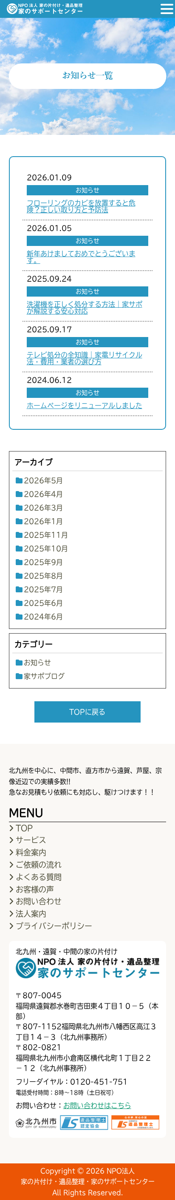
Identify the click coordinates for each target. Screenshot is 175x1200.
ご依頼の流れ (39, 865)
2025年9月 (43, 562)
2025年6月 (43, 603)
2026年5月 (43, 480)
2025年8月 (43, 575)
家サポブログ (44, 676)
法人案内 (31, 913)
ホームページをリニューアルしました (84, 405)
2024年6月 (43, 616)
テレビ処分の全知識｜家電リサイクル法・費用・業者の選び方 (84, 358)
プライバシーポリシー (54, 926)
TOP (24, 828)
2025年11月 (46, 534)
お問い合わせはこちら (97, 1105)
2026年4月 (43, 494)
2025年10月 (46, 548)
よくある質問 (39, 877)
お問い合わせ (39, 901)
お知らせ (37, 662)
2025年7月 (43, 589)
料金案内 (31, 852)
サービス (31, 840)
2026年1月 (43, 521)
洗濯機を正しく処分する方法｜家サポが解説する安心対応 (84, 307)
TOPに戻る (87, 712)
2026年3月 (43, 507)
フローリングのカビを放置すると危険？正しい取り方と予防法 (81, 206)
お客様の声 (35, 889)
